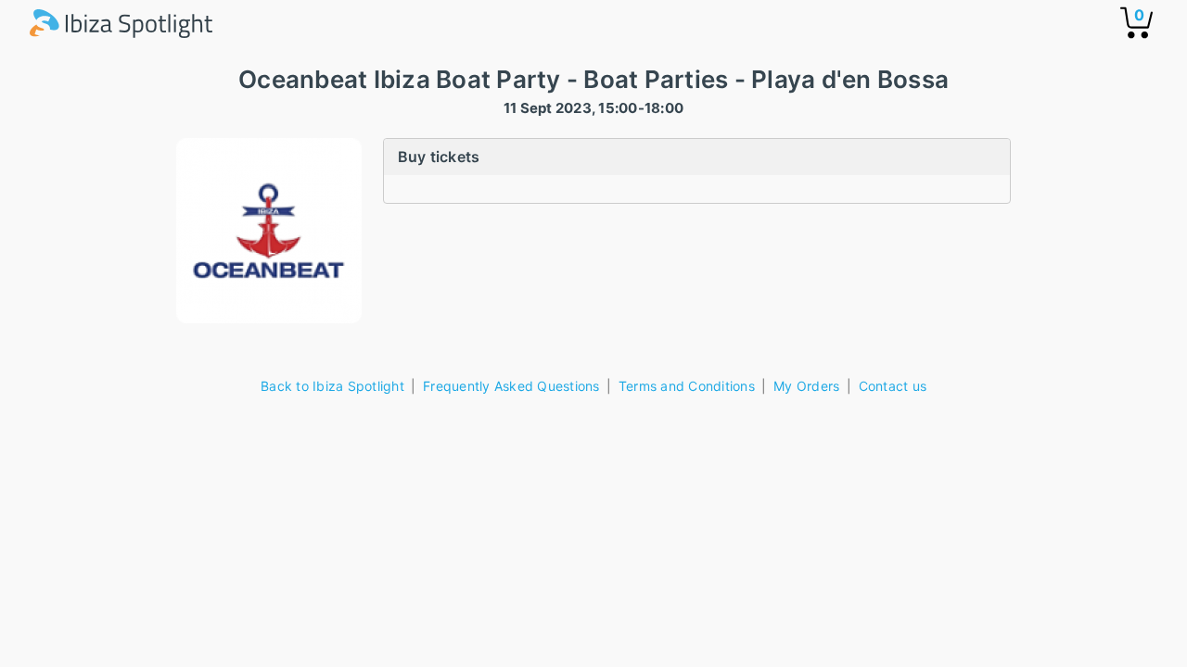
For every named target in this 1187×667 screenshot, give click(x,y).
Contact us (893, 386)
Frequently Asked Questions (511, 386)
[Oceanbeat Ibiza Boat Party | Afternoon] (269, 230)
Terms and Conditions (687, 386)
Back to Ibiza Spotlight (332, 386)
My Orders (806, 386)
